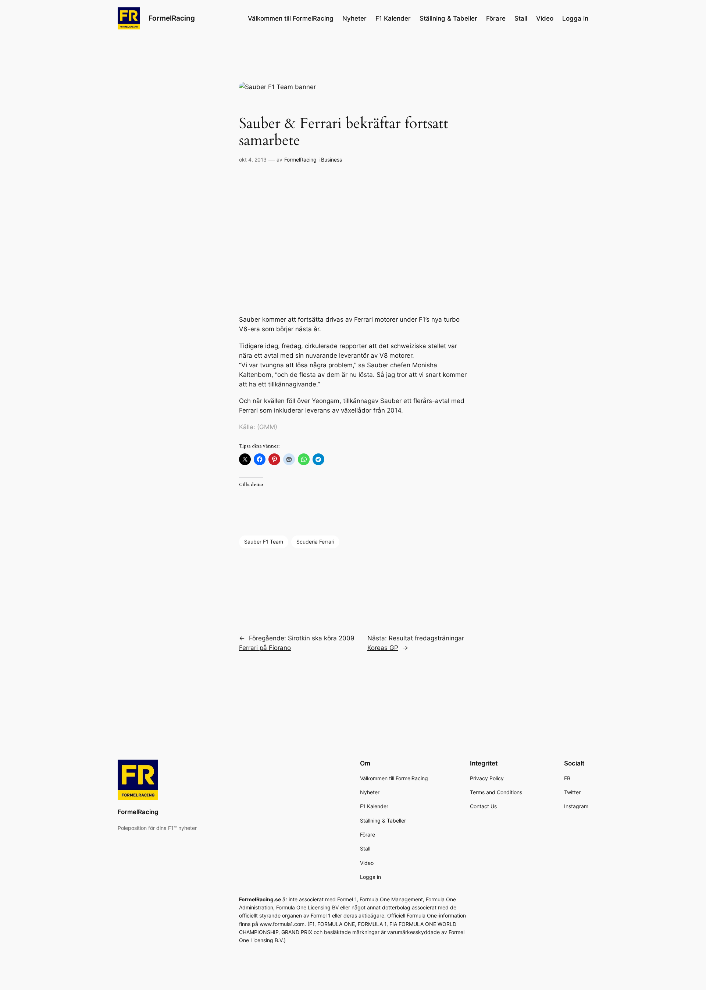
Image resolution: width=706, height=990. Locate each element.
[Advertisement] (353, 239)
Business (331, 159)
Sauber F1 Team (263, 541)
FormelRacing (172, 18)
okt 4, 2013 (253, 159)
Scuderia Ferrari (315, 541)
